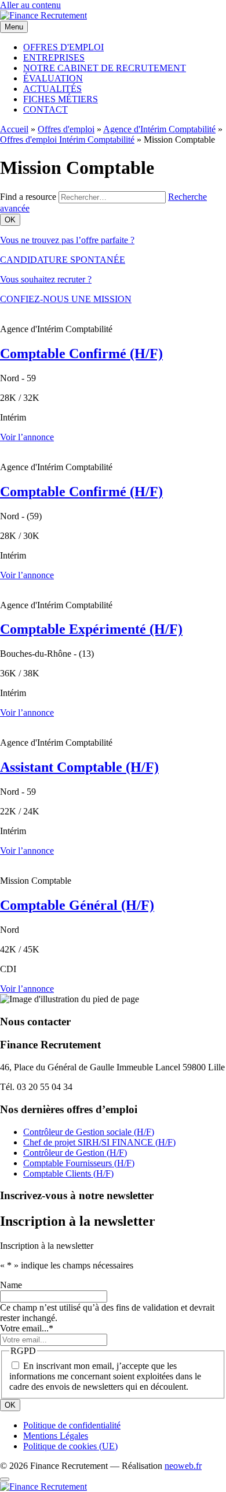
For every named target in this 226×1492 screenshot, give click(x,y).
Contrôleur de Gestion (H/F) (75, 1153)
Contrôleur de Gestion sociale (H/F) (88, 1132)
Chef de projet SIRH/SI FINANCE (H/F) (99, 1142)
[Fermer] (4, 1479)
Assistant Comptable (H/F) (79, 767)
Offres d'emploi (66, 129)
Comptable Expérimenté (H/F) (91, 629)
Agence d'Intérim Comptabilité (159, 129)
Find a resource (28, 197)
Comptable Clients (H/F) (68, 1173)
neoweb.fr (183, 1466)
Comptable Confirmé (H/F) (81, 353)
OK (10, 1405)
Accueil (14, 129)
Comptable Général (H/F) (77, 905)
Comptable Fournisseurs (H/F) (78, 1163)
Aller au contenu (30, 5)
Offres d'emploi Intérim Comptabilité (67, 139)
